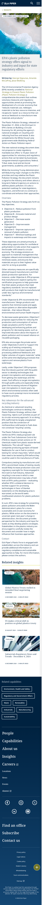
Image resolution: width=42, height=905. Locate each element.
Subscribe (10, 832)
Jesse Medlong (18, 80)
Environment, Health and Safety (17, 689)
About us (9, 748)
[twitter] (34, 802)
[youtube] (28, 811)
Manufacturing (25, 710)
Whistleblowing (21, 871)
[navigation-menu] (38, 3)
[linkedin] (14, 811)
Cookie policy (21, 861)
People (8, 733)
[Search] (32, 3)
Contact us (11, 840)
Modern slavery (21, 866)
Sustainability (9, 717)
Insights (7, 10)
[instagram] (21, 802)
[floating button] (37, 867)
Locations (6, 771)
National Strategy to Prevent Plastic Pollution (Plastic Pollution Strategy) (18, 92)
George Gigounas (20, 78)
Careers (8, 764)
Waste (6, 703)
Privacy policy (21, 852)
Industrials (8, 710)
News (4, 777)
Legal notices (21, 857)
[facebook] (7, 802)
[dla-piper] (9, 3)
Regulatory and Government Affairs (18, 696)
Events (5, 784)
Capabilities (12, 740)
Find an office (14, 825)
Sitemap (19, 881)
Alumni (5, 791)
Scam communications (21, 875)
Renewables (20, 703)
